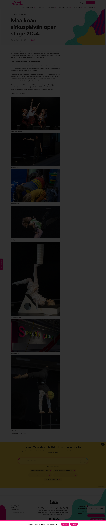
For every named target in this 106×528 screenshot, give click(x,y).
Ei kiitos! (74, 524)
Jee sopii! (65, 524)
